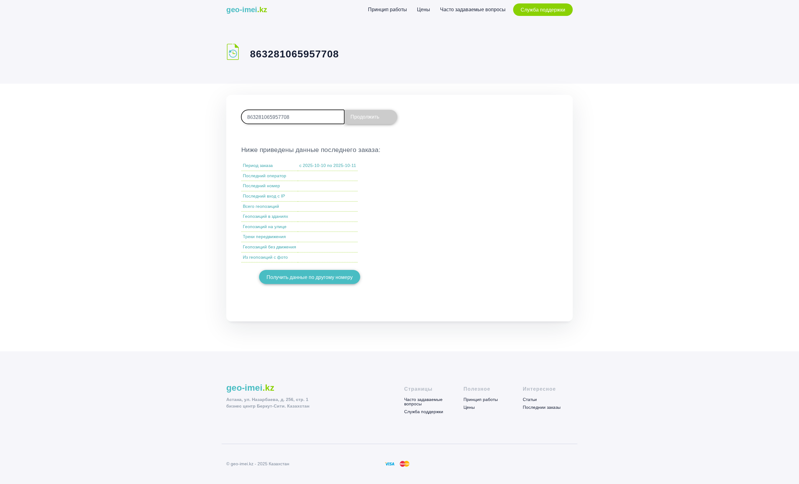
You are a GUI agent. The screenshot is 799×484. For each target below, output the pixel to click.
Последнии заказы (542, 407)
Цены (423, 9)
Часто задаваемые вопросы (473, 9)
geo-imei (246, 9)
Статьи (530, 399)
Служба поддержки (543, 9)
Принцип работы (387, 9)
